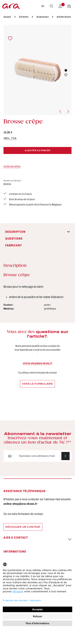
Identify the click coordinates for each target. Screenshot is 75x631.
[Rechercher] (51, 6)
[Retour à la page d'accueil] (11, 6)
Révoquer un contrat (22, 527)
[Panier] (69, 6)
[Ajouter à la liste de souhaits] (10, 38)
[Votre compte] (60, 6)
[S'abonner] (65, 456)
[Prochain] (68, 111)
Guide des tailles (11, 166)
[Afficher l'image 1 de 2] (66, 70)
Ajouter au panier (37, 150)
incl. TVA (10, 138)
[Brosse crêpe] (37, 70)
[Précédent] (60, 111)
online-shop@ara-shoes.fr (37, 363)
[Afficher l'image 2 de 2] (66, 74)
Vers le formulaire (37, 383)
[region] (37, 70)
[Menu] (42, 6)
